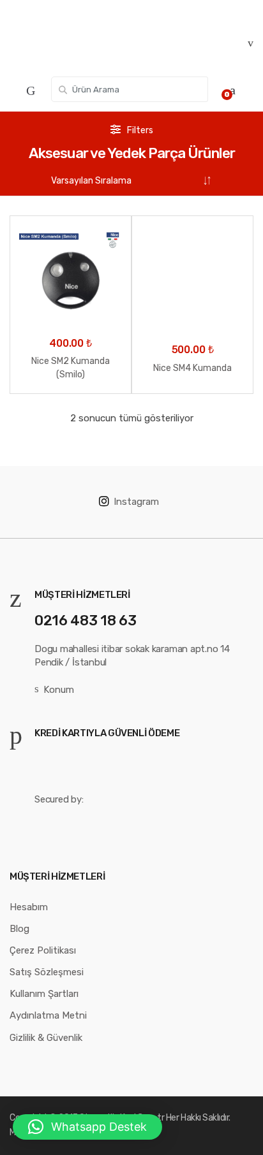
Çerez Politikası (43, 950)
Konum (58, 689)
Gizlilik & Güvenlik (46, 1037)
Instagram (136, 501)
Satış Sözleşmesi (47, 972)
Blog (19, 928)
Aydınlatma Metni (48, 1015)
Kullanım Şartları (44, 993)
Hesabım (29, 907)
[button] (87, 1127)
